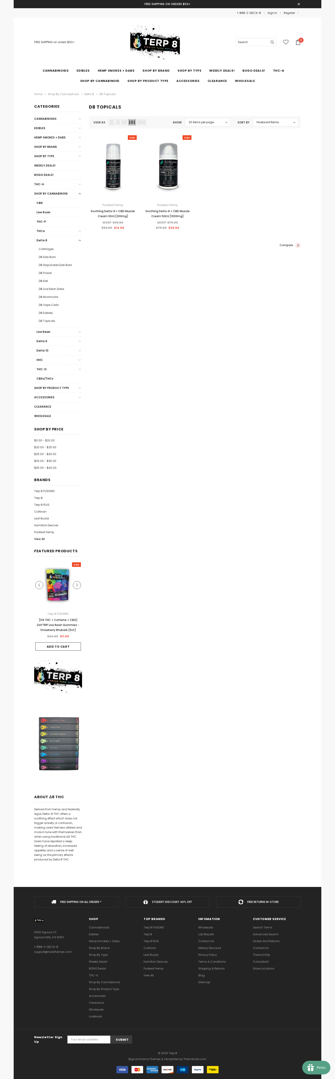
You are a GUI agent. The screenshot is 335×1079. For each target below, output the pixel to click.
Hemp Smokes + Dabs (116, 70)
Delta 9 (41, 341)
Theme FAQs (261, 955)
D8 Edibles (46, 313)
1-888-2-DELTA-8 (249, 13)
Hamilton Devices (46, 525)
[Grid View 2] (118, 122)
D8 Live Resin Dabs (51, 289)
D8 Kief (43, 281)
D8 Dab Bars (47, 257)
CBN (39, 203)
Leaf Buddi (41, 518)
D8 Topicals (47, 321)
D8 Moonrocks (48, 297)
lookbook (95, 1016)
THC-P (41, 222)
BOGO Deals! (44, 175)
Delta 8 (41, 240)
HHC (39, 360)
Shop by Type (189, 70)
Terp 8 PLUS (41, 505)
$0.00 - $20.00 (44, 440)
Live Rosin (43, 212)
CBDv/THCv (44, 379)
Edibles (83, 70)
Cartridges (46, 249)
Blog (201, 975)
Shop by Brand (156, 70)
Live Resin (43, 332)
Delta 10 (42, 350)
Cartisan (40, 511)
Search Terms (262, 927)
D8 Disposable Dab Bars (55, 265)
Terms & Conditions (212, 962)
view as (99, 122)
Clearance (42, 407)
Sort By (243, 122)
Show (177, 122)
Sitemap (204, 982)
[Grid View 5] (141, 122)
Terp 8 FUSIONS (44, 491)
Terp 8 (38, 498)
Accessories (188, 81)
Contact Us (206, 941)
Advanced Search (265, 934)
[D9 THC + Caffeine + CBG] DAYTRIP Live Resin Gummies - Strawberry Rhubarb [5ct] (58, 625)
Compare (289, 245)
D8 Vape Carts (49, 305)
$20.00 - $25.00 (45, 447)
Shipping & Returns (211, 968)
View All (39, 539)
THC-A (278, 70)
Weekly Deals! (45, 165)
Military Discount (209, 948)
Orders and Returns (266, 941)
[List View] (112, 122)
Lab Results (206, 934)
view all (149, 975)
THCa (40, 231)
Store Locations (263, 968)
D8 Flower (45, 273)
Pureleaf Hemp (44, 532)
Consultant (261, 962)
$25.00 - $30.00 (45, 454)
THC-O (41, 369)
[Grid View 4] (132, 122)
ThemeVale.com (194, 1059)
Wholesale (42, 416)
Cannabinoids (56, 70)
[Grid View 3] (124, 122)
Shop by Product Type (147, 81)
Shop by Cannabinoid (99, 81)
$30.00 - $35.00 (45, 461)
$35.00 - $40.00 (45, 468)
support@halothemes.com (53, 952)
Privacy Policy (207, 955)
